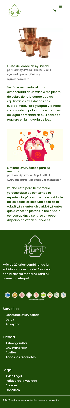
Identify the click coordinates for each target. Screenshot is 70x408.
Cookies (12, 385)
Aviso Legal (14, 376)
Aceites (11, 352)
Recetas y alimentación (45, 180)
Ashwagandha (16, 343)
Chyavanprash (16, 348)
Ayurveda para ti (18, 74)
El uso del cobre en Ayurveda (28, 66)
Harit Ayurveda (22, 70)
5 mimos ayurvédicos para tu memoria (28, 169)
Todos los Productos (21, 357)
